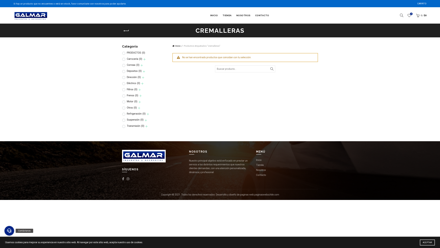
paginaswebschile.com (266, 194)
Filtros (132, 89)
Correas (133, 65)
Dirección (134, 77)
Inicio (214, 15)
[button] (9, 231)
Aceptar (427, 242)
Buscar (271, 68)
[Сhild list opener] (144, 59)
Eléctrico (133, 83)
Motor (132, 101)
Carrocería (134, 59)
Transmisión (135, 126)
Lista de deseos (411, 14)
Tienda (227, 15)
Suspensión (135, 119)
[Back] (126, 30)
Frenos (132, 95)
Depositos (134, 71)
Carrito (421, 3)
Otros (132, 107)
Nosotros (243, 15)
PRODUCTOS (136, 52)
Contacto (262, 15)
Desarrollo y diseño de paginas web (235, 194)
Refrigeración (136, 113)
